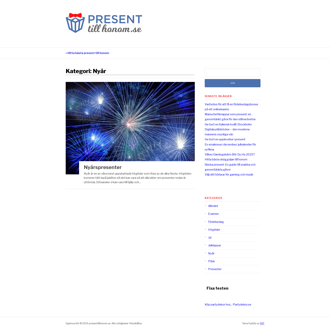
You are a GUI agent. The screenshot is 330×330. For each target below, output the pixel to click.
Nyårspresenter (103, 167)
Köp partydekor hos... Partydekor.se (228, 304)
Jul (209, 237)
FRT (262, 323)
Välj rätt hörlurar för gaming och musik (229, 174)
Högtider (214, 229)
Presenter (215, 269)
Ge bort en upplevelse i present (225, 139)
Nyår (211, 253)
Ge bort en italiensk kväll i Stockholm (228, 124)
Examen (213, 214)
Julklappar (214, 245)
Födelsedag (216, 222)
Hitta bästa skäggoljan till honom (226, 159)
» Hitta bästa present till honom (87, 53)
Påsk (211, 261)
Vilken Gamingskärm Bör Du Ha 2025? (230, 154)
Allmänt (213, 206)
